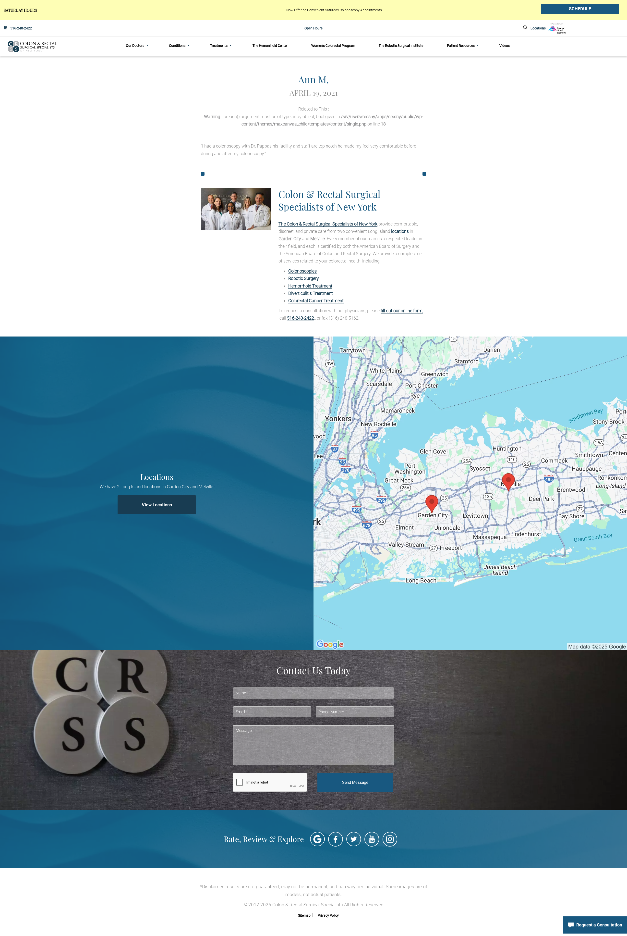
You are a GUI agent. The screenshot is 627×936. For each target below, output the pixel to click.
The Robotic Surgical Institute (401, 46)
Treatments (219, 46)
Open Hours (313, 28)
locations (400, 231)
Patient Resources (461, 46)
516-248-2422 (21, 28)
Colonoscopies (302, 271)
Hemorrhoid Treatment (310, 285)
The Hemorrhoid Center (270, 46)
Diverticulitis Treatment (310, 293)
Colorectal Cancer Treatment (316, 300)
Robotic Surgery (303, 278)
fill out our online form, (402, 310)
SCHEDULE (580, 8)
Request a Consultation (599, 924)
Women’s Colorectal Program (333, 46)
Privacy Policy (328, 915)
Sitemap (304, 915)
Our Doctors (135, 46)
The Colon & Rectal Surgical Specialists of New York (327, 223)
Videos (504, 46)
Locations (538, 28)
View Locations (157, 504)
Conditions (177, 46)
